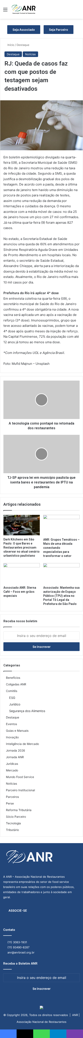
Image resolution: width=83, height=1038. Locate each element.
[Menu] (5, 11)
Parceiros (12, 797)
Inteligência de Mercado (22, 744)
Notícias (30, 54)
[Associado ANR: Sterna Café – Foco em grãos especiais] (21, 573)
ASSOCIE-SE (18, 910)
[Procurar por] (78, 11)
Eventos (11, 724)
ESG (12, 697)
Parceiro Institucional (20, 790)
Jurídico (14, 704)
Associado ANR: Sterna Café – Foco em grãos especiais (19, 591)
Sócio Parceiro (16, 816)
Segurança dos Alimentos (27, 711)
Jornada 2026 (15, 750)
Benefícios (13, 677)
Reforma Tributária (18, 810)
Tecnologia (13, 823)
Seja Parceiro (58, 29)
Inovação (12, 737)
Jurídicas (12, 763)
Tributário (12, 830)
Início (10, 45)
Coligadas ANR (16, 684)
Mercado (12, 770)
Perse (10, 803)
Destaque (23, 45)
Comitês (11, 691)
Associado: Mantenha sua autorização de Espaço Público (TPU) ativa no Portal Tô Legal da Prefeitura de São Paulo (61, 596)
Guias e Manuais (17, 730)
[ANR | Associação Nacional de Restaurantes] (24, 9)
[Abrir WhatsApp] (72, 1027)
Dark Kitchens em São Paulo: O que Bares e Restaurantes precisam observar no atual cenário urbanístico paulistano (21, 547)
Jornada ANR (15, 757)
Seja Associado (24, 29)
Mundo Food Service (20, 777)
